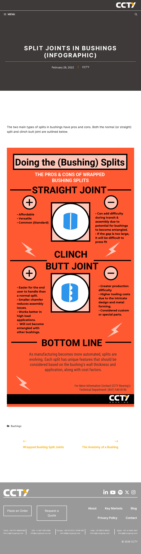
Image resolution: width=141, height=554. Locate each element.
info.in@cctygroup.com (100, 533)
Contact (131, 518)
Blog (134, 508)
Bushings (16, 426)
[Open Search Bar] (136, 14)
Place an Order (17, 511)
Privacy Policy (107, 518)
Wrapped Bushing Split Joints (43, 447)
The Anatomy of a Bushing (100, 447)
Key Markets (113, 508)
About (92, 508)
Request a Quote (52, 513)
